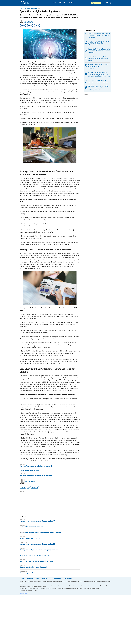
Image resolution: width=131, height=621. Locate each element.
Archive (71, 3)
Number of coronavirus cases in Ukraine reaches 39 (36, 475)
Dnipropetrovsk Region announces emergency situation (39, 550)
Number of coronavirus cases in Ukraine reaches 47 (36, 466)
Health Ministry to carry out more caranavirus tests (35, 556)
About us (22, 578)
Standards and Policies (55, 578)
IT (28, 487)
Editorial (44, 578)
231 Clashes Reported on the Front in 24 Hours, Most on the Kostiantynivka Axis (98, 88)
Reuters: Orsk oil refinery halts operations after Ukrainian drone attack (98, 58)
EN (107, 3)
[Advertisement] (50, 503)
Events (38, 578)
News (54, 3)
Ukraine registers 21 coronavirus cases (33, 573)
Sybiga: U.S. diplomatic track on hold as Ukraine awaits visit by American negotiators (99, 35)
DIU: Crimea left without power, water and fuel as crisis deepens (98, 81)
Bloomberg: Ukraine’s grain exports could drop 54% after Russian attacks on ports (98, 43)
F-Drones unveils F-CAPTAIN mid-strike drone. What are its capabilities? (98, 66)
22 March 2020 (34, 8)
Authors (62, 3)
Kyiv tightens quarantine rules (29, 471)
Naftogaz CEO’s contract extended (31, 527)
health (23, 487)
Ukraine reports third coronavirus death (33, 567)
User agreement (68, 578)
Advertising (30, 578)
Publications (27, 8)
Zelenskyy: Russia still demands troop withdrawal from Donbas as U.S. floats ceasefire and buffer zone (99, 74)
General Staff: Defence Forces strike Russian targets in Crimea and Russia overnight (99, 51)
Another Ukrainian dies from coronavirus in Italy (36, 561)
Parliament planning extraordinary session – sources (40, 532)
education (34, 487)
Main (21, 8)
